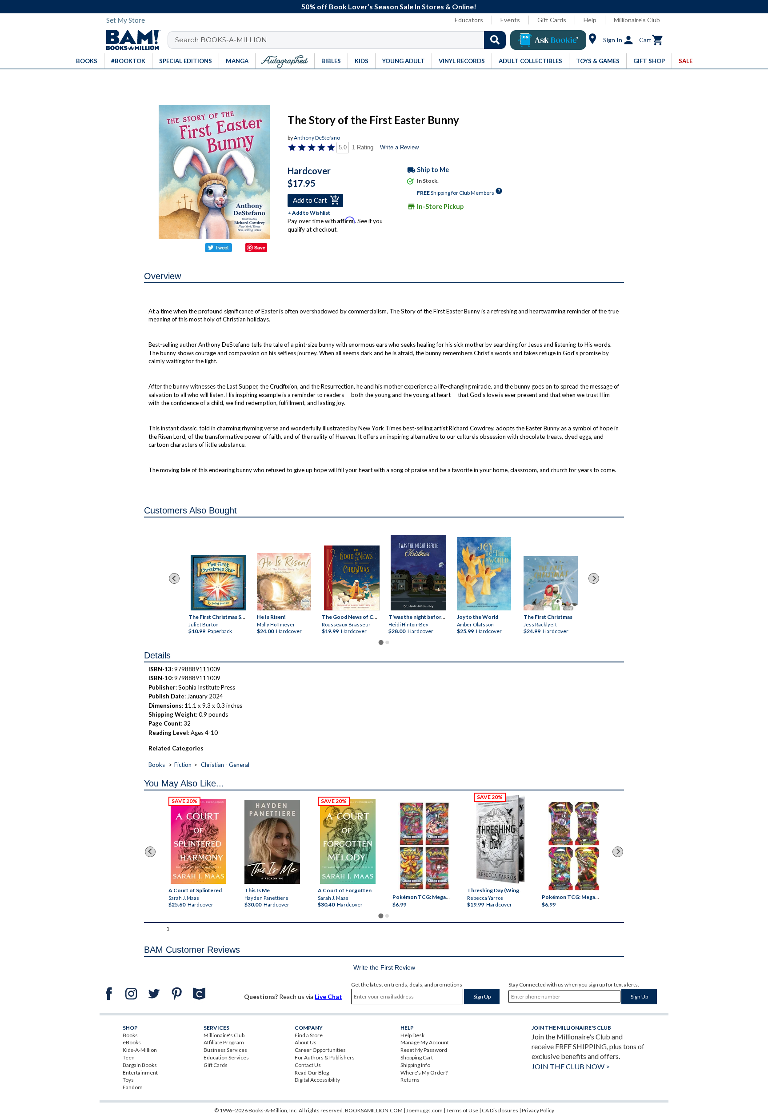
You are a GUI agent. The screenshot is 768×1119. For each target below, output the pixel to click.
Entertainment (140, 1072)
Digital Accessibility (317, 1079)
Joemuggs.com (424, 1110)
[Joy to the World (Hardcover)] (484, 573)
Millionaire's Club (637, 20)
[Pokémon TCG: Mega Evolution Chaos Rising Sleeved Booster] (424, 846)
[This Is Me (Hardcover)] (272, 842)
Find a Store (309, 1035)
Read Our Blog (312, 1072)
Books (156, 764)
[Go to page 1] (380, 642)
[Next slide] (593, 578)
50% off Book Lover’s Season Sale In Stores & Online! (388, 6)
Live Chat (328, 996)
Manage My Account (424, 1042)
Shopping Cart (416, 1057)
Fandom (133, 1087)
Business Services (225, 1050)
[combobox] (342, 40)
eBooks (132, 1042)
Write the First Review (384, 967)
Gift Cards (551, 20)
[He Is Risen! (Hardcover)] (284, 581)
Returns (410, 1079)
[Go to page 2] (387, 642)
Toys (128, 1079)
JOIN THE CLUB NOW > (571, 1066)
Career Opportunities (320, 1050)
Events (510, 20)
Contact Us (308, 1065)
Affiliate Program (224, 1042)
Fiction (183, 764)
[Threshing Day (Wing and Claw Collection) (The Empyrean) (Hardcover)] (500, 839)
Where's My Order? (424, 1072)
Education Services (226, 1057)
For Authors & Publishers (325, 1057)
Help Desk (412, 1035)
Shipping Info (415, 1065)
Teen (129, 1057)
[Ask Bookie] (548, 40)
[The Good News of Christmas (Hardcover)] (352, 577)
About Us (305, 1042)
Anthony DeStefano (317, 137)
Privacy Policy (538, 1110)
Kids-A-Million (140, 1050)
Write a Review (399, 147)
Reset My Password (423, 1050)
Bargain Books (140, 1065)
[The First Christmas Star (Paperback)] (218, 582)
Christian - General (225, 764)
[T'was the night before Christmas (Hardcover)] (418, 572)
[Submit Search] (495, 40)
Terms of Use (462, 1110)
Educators (469, 20)
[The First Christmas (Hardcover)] (551, 583)
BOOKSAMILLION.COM (374, 1110)
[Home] (130, 40)
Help (590, 20)
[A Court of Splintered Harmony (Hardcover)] (198, 841)
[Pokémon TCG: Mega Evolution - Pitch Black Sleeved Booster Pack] (574, 846)
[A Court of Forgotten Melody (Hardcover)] (348, 841)
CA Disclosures (500, 1110)
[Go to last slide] (174, 578)
